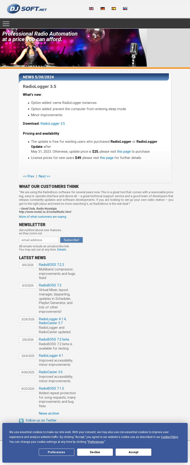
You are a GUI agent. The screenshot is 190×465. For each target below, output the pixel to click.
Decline (95, 452)
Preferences (56, 452)
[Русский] (125, 8)
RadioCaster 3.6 (51, 372)
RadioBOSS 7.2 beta (54, 339)
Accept (133, 452)
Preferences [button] (96, 441)
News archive (49, 413)
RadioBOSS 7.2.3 (51, 265)
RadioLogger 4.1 (51, 356)
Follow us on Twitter (41, 420)
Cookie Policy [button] (169, 437)
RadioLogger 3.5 (53, 124)
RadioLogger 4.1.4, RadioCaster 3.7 (52, 321)
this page (124, 152)
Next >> (44, 176)
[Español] (114, 8)
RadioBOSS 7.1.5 (51, 389)
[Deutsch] (103, 8)
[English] (91, 8)
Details (61, 249)
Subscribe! (71, 240)
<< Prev (28, 176)
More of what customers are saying (42, 216)
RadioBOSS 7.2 (50, 285)
